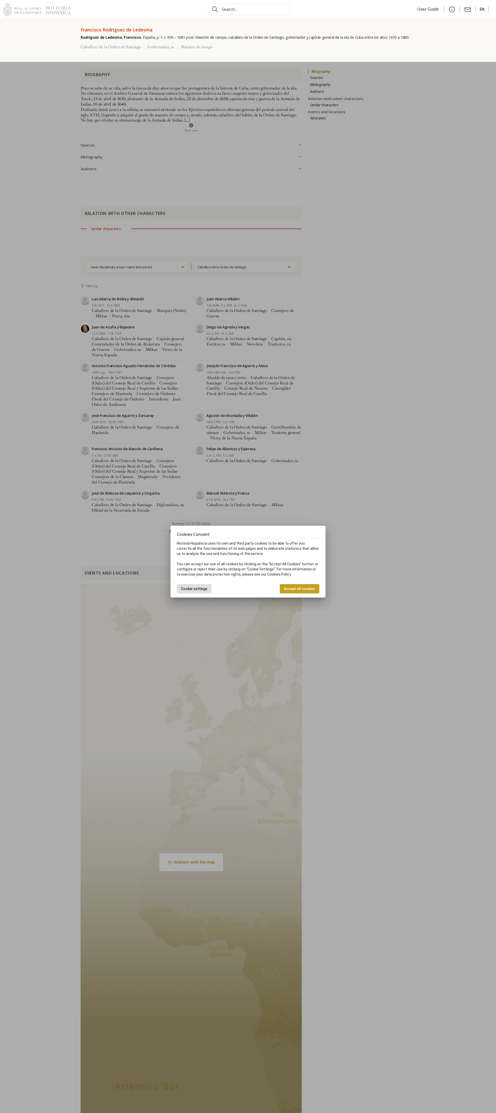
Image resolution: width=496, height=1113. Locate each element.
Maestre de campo (197, 47)
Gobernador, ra (160, 47)
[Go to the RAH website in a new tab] (22, 8)
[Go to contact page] (467, 9)
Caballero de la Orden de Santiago (111, 47)
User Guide (428, 9)
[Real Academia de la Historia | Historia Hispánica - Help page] (451, 9)
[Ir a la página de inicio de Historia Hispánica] (56, 8)
